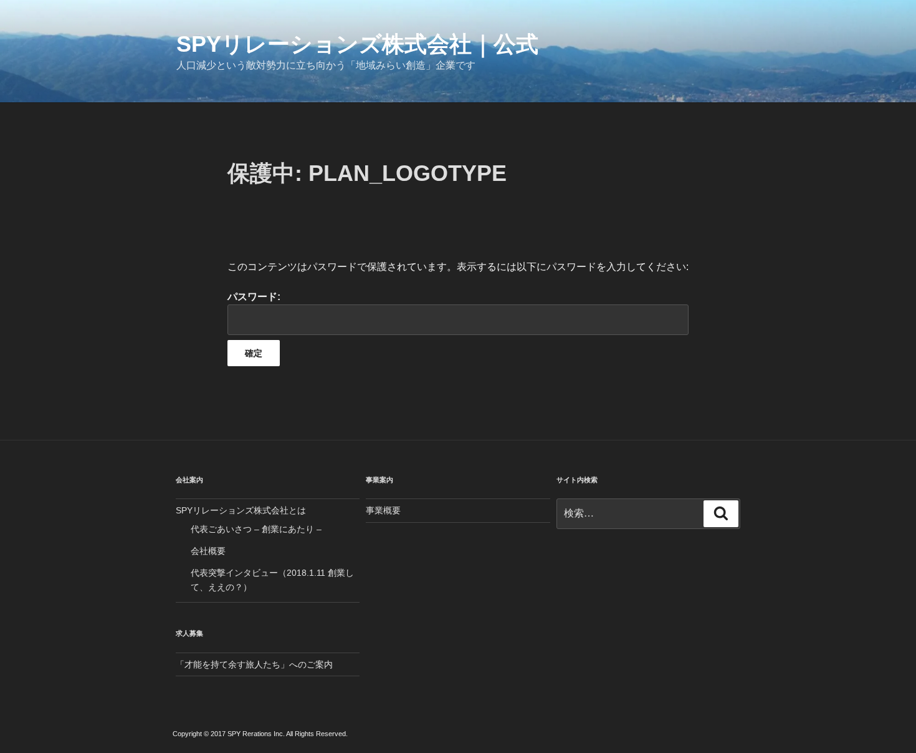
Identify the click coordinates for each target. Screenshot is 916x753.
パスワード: (253, 296)
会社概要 (208, 551)
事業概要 (383, 510)
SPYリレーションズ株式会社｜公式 (357, 44)
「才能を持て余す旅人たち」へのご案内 (254, 664)
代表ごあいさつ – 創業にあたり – (256, 529)
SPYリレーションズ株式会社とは (241, 510)
